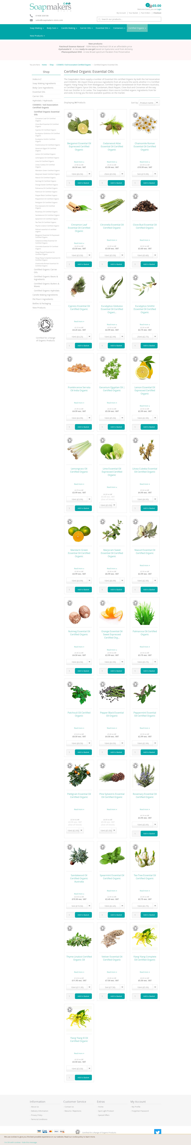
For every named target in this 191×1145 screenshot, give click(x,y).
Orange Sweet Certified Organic (46, 185)
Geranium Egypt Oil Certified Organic (45, 149)
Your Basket (133, 13)
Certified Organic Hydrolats (46, 290)
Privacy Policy (36, 1115)
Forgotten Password (140, 1111)
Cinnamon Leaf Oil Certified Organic (45, 119)
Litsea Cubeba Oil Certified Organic (45, 166)
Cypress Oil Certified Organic (45, 130)
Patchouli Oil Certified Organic (46, 192)
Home (44, 65)
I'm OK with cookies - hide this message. (20, 1142)
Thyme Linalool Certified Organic (47, 226)
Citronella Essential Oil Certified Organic (46, 247)
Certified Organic (136, 28)
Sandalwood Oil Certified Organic (47, 215)
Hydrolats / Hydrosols (43, 100)
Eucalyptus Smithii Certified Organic (45, 140)
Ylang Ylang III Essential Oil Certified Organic (45, 253)
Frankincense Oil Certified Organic (47, 145)
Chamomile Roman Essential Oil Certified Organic (46, 264)
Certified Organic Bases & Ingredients (46, 278)
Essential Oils (102, 28)
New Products (36, 35)
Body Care (51, 28)
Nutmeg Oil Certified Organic (45, 181)
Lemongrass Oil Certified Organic (47, 158)
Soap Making (36, 28)
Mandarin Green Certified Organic (47, 170)
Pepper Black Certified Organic (46, 195)
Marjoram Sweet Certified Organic (47, 174)
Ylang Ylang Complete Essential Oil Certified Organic (47, 259)
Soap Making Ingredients (44, 83)
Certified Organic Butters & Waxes (46, 285)
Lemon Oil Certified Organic (45, 154)
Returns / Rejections (73, 1111)
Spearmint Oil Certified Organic (46, 219)
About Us (35, 1106)
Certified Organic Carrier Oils (45, 271)
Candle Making (68, 28)
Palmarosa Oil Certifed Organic (46, 188)
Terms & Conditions (39, 1119)
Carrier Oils (85, 28)
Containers (118, 28)
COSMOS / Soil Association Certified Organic (73, 65)
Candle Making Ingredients (45, 294)
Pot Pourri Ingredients (43, 299)
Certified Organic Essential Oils (46, 113)
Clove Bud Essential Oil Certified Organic (47, 125)
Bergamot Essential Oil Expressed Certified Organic (47, 236)
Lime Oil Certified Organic (44, 161)
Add (83, 183)
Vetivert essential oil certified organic (45, 230)
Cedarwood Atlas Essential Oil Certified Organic (46, 242)
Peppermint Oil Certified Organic (47, 199)
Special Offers (103, 1115)
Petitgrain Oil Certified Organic (46, 202)
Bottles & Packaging (42, 303)
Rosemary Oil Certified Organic (46, 212)
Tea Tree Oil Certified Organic (45, 222)
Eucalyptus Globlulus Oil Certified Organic (47, 134)
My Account (121, 13)
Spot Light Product (106, 1111)
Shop (52, 65)
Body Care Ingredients (43, 87)
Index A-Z (37, 79)
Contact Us (69, 1106)
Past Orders (145, 13)
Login (159, 9)
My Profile (136, 1106)
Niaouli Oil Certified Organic (45, 177)
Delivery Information (39, 1111)
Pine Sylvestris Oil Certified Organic (45, 207)
